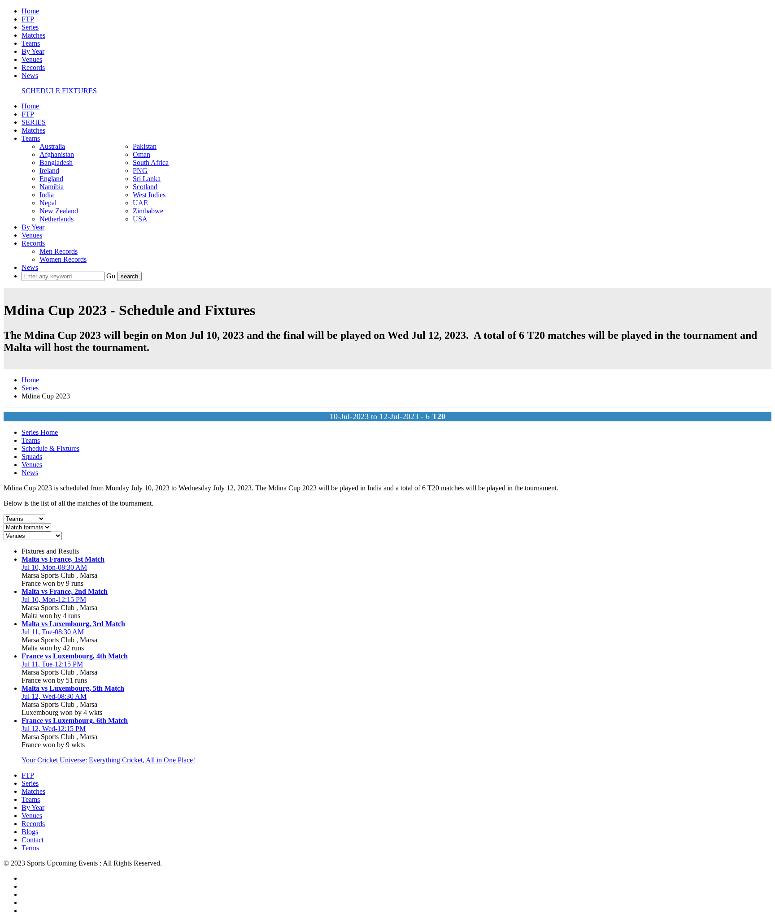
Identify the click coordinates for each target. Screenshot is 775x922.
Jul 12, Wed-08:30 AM (54, 696)
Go (111, 276)
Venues (32, 59)
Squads (32, 456)
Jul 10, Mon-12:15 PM (54, 599)
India (46, 195)
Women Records (63, 259)
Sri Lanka (147, 178)
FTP (28, 19)
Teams (31, 43)
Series (30, 27)
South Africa (151, 162)
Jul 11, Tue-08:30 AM (53, 632)
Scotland (145, 186)
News (30, 75)
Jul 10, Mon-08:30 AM (54, 567)
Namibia (51, 186)
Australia (52, 146)
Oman (141, 154)
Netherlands (56, 219)
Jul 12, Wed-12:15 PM (54, 728)
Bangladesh (56, 162)
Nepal (48, 203)
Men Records (58, 251)
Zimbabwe (148, 211)
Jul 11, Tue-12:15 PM (52, 664)
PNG (140, 170)
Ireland (49, 170)
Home (30, 11)
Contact (33, 840)
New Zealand (58, 211)
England (51, 178)
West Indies (149, 195)
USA (140, 219)
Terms (30, 848)
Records (33, 67)
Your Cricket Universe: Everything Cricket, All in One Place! (108, 760)
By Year (33, 51)
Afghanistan (56, 154)
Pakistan (145, 146)
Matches (33, 35)
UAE (140, 203)
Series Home (40, 432)
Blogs (30, 831)
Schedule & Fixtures (50, 448)
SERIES (34, 122)
